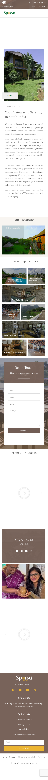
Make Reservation (37, 7)
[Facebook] (17, 551)
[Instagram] (31, 551)
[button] (6, 493)
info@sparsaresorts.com (24, 707)
